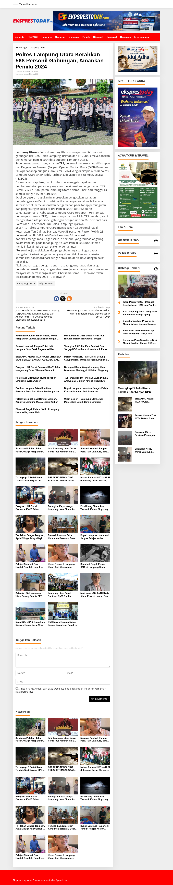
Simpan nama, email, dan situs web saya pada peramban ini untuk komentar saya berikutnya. (61, 690)
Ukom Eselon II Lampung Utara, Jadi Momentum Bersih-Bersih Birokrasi (83, 400)
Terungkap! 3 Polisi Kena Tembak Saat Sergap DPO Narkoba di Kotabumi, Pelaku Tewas (86, 348)
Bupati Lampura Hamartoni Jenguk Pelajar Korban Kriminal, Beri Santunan (86, 390)
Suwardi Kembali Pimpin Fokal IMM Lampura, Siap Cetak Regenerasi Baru (35, 348)
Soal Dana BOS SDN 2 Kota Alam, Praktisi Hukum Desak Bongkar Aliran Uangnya (95, 595)
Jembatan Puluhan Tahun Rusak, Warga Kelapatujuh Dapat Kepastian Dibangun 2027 (36, 337)
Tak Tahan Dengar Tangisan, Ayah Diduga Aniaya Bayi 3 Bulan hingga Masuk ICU (86, 379)
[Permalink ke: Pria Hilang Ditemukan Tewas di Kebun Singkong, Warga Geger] (95, 494)
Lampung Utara (22, 74)
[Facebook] (56, 298)
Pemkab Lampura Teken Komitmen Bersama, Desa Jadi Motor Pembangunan (37, 390)
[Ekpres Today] (33, 20)
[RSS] (69, 298)
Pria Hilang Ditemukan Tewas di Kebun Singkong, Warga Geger (36, 379)
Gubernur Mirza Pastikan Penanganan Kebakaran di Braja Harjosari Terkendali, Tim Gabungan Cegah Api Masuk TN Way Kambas (146, 434)
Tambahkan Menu (28, 4)
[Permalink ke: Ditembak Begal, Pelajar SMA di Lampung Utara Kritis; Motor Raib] (95, 552)
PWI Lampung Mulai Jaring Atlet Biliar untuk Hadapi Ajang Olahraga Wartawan (140, 313)
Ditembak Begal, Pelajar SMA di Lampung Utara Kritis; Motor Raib (37, 411)
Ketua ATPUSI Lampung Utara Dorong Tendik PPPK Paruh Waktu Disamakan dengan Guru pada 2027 (30, 595)
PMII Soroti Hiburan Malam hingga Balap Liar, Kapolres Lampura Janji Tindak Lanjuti (62, 624)
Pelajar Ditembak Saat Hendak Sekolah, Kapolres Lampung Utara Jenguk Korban (37, 400)
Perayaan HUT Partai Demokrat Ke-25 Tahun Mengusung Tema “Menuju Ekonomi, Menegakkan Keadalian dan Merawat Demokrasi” (38, 369)
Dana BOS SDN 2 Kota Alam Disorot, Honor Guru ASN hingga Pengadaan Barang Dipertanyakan (30, 624)
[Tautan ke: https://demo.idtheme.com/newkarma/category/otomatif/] (156, 241)
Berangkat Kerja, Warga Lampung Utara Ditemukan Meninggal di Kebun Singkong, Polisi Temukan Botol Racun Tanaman (86, 369)
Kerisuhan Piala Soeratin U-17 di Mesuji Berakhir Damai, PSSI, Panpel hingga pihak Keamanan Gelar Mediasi (140, 342)
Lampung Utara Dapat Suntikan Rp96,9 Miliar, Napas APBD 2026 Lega (60, 595)
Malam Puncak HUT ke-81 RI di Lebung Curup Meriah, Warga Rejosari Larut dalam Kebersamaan (86, 358)
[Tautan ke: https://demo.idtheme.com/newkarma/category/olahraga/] (156, 269)
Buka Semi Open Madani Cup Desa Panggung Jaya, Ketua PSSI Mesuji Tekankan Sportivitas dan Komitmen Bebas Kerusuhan (140, 332)
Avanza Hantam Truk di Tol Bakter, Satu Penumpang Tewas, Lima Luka (145, 417)
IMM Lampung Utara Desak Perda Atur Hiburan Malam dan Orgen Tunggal (84, 337)
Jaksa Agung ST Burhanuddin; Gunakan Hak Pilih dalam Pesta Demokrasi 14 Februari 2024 (88, 312)
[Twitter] (63, 298)
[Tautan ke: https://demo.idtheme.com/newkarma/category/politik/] (156, 253)
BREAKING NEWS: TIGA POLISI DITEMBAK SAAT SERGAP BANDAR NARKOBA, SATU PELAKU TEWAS (38, 358)
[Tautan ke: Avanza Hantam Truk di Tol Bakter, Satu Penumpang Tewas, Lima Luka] (125, 420)
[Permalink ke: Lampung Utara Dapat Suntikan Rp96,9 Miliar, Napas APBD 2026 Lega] (63, 581)
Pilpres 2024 (34, 74)
